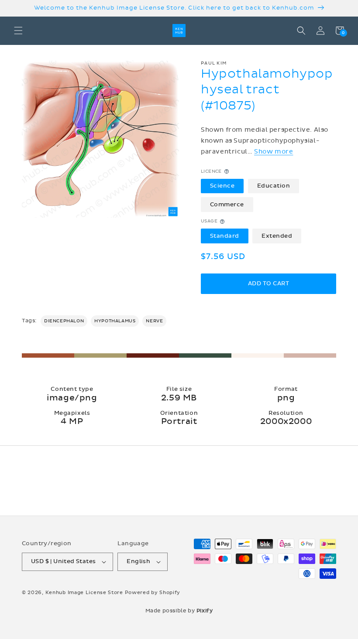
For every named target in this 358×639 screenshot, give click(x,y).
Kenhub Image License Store (84, 592)
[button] (18, 30)
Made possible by (179, 611)
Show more (273, 151)
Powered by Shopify (153, 592)
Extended (277, 235)
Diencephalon (64, 321)
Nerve (154, 321)
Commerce (227, 204)
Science (222, 185)
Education (273, 185)
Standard (224, 235)
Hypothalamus (114, 321)
